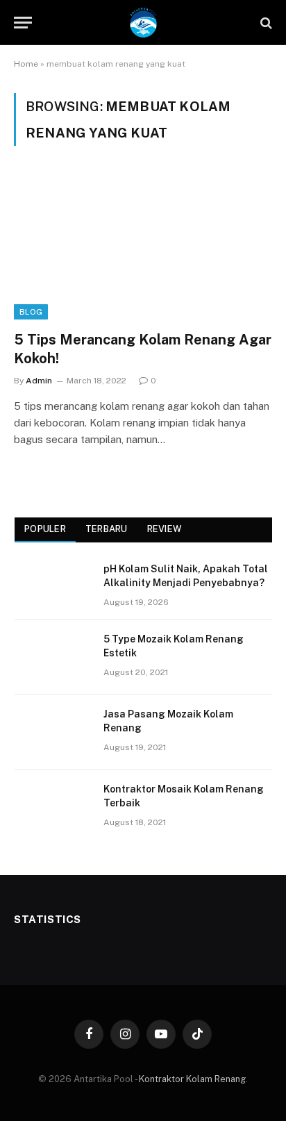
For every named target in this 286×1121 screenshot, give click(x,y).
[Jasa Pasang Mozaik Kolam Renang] (53, 732)
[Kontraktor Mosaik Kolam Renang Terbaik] (53, 807)
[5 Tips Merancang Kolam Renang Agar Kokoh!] (143, 246)
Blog (30, 312)
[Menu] (23, 22)
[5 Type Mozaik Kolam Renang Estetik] (53, 657)
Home (26, 64)
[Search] (265, 22)
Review (164, 529)
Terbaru (106, 529)
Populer (45, 529)
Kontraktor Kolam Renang (192, 1079)
